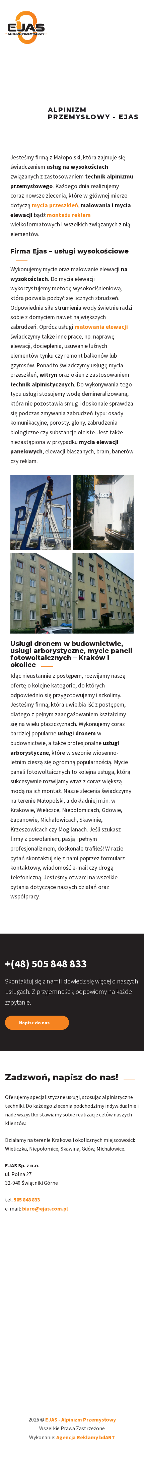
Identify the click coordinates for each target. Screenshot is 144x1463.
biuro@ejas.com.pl (45, 1208)
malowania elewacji (101, 327)
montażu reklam (69, 215)
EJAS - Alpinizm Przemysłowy (80, 1419)
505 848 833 (27, 1199)
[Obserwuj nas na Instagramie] (6, 1229)
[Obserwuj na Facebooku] (9, 1229)
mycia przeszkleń (55, 205)
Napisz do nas (34, 1023)
